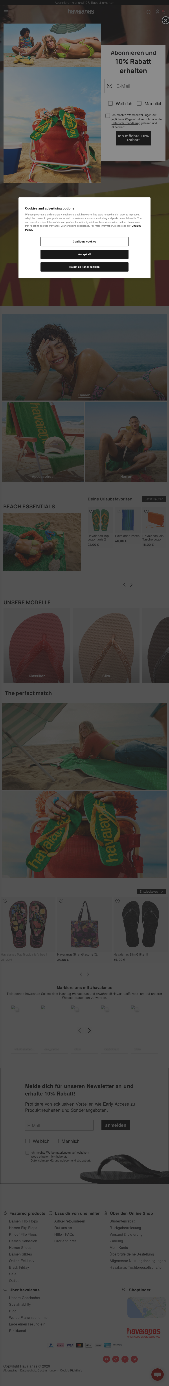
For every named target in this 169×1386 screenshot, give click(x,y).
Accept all (84, 254)
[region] (84, 238)
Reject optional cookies (84, 267)
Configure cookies (84, 241)
